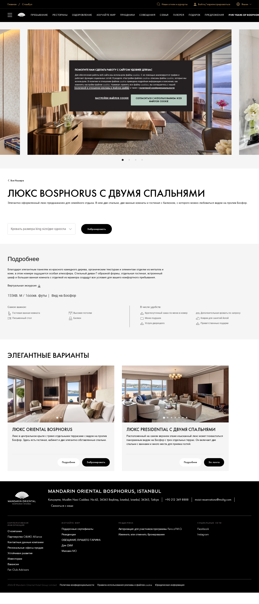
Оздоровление (82, 15)
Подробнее (68, 462)
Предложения (214, 15)
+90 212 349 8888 (177, 500)
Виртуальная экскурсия (22, 285)
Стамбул (26, 4)
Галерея (178, 15)
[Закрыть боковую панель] (10, 15)
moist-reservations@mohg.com (213, 500)
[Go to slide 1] (123, 160)
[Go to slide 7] (187, 418)
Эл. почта (214, 462)
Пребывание (39, 15)
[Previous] (19, 93)
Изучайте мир (106, 15)
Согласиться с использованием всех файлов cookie (159, 100)
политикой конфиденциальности (157, 88)
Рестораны (60, 15)
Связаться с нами (62, 506)
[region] (130, 85)
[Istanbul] (21, 15)
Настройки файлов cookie (112, 98)
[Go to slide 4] (142, 159)
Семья (164, 15)
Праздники (127, 15)
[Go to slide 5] (179, 418)
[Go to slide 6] (183, 418)
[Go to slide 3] (135, 159)
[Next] (240, 93)
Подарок (194, 15)
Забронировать (96, 229)
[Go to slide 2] (129, 159)
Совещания (147, 15)
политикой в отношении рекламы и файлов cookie (102, 88)
